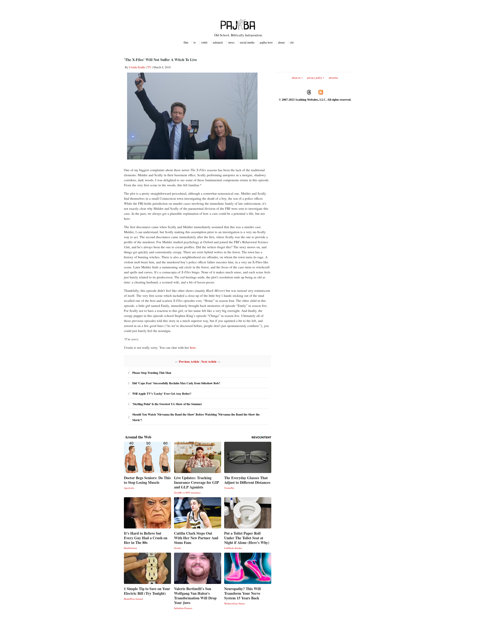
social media (247, 42)
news (231, 42)
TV (149, 67)
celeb (204, 42)
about (281, 42)
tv (195, 42)
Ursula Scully (137, 67)
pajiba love (266, 42)
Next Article (209, 361)
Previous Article (189, 361)
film (186, 42)
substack (218, 42)
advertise (333, 77)
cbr (292, 42)
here (193, 347)
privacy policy (314, 77)
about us (296, 77)
